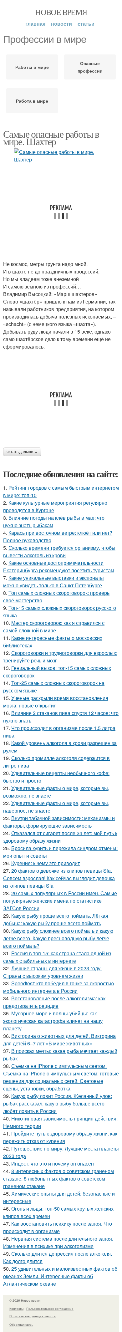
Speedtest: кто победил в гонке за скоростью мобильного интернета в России (58, 987)
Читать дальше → (22, 452)
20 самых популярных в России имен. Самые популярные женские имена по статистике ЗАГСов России (60, 901)
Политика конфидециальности (32, 1316)
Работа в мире (32, 101)
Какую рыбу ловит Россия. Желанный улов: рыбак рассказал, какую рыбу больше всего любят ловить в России (57, 1103)
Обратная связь (21, 1324)
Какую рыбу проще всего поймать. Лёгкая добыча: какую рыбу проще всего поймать (55, 919)
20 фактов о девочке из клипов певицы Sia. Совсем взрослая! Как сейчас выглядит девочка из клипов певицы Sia (59, 878)
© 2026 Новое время (24, 1300)
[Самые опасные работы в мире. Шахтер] (61, 155)
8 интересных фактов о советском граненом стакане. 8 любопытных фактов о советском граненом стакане (58, 1178)
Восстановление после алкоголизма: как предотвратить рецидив (54, 1002)
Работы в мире (32, 67)
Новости (61, 23)
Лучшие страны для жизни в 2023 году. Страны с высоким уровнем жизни (52, 972)
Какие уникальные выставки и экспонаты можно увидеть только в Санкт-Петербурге (53, 581)
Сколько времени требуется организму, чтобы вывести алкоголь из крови (59, 551)
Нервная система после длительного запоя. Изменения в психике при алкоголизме (58, 1242)
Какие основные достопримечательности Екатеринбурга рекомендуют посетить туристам (58, 566)
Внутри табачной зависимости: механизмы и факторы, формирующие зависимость (59, 821)
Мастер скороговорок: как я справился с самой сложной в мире (53, 626)
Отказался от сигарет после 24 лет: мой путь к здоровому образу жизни (60, 836)
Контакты (16, 1308)
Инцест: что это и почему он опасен (52, 1163)
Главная (35, 23)
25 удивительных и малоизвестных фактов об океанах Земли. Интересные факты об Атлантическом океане (60, 1276)
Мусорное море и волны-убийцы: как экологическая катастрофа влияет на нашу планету (53, 1021)
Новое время (61, 12)
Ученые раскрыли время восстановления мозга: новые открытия (55, 701)
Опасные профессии (90, 67)
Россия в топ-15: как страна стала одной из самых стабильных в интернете (57, 957)
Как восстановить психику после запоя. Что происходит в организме (57, 1227)
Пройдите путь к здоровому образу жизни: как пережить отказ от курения (60, 1137)
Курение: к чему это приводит (45, 863)
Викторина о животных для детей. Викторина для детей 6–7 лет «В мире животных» (59, 1039)
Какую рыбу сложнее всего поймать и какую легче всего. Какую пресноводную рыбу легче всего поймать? (58, 938)
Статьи (86, 23)
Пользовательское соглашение (50, 1308)
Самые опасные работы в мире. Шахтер (51, 137)
